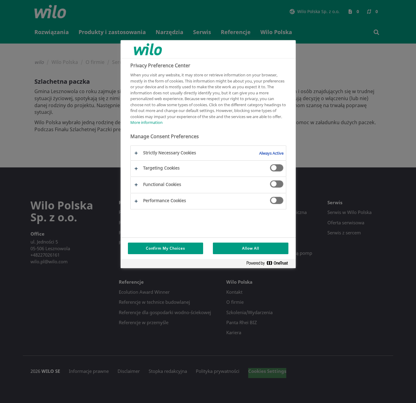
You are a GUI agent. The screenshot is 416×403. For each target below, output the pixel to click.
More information (146, 122)
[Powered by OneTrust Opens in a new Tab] (269, 264)
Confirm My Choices (165, 248)
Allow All (250, 248)
